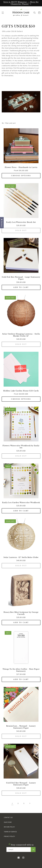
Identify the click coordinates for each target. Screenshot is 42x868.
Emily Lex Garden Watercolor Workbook (21, 503)
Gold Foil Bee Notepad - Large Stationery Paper (21, 278)
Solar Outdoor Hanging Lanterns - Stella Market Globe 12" (21, 335)
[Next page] (29, 803)
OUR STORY (8, 822)
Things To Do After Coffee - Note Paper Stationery (21, 670)
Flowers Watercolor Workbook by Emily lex (21, 447)
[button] (2, 12)
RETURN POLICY (9, 827)
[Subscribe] (33, 849)
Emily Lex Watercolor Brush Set (21, 222)
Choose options (21, 176)
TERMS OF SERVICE (10, 832)
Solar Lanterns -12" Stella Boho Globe (21, 557)
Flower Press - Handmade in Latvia (21, 167)
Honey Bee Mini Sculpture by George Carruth (21, 613)
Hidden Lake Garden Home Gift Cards (21, 391)
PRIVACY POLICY (9, 836)
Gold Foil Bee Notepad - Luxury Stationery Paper (21, 784)
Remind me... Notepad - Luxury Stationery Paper (21, 727)
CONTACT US (8, 817)
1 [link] (12, 803)
